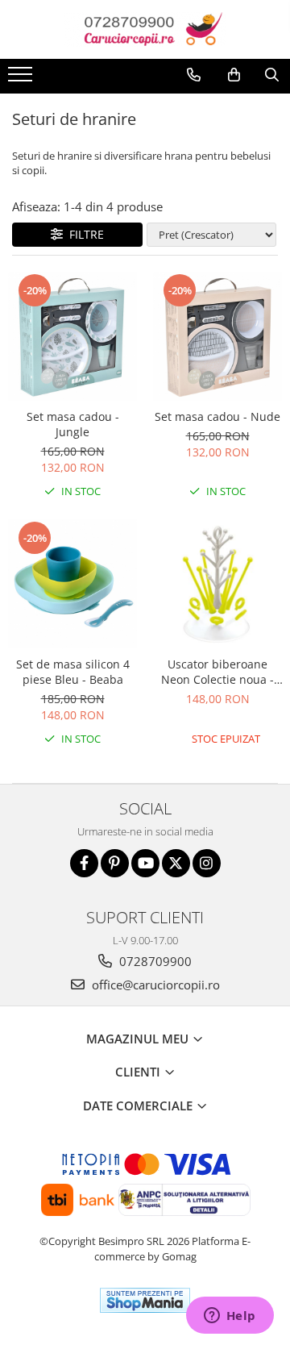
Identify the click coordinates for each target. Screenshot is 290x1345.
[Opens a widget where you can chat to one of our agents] (229, 1317)
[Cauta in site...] (272, 75)
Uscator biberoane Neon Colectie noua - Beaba (217, 671)
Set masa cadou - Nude (217, 416)
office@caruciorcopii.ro (154, 984)
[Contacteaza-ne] (194, 75)
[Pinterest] (115, 863)
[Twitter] (176, 863)
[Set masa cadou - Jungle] (72, 336)
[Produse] (22, 79)
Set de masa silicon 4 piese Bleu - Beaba (73, 671)
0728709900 (154, 961)
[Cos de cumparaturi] (234, 75)
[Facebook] (84, 863)
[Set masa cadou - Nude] (217, 336)
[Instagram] (207, 863)
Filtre (83, 234)
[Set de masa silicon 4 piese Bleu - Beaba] (72, 583)
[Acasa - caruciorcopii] (145, 29)
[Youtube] (145, 863)
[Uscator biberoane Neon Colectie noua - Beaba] (217, 583)
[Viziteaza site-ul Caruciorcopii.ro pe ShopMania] (145, 1300)
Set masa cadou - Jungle (73, 424)
